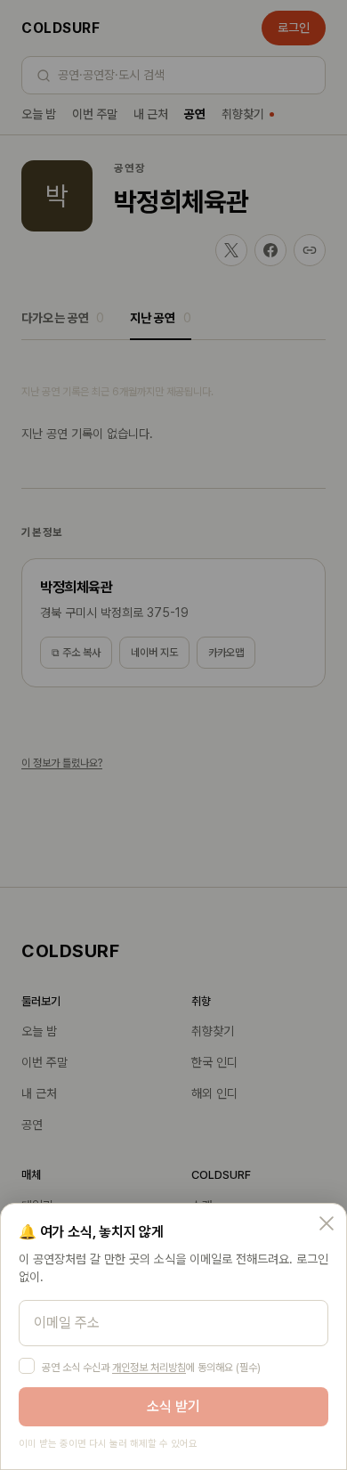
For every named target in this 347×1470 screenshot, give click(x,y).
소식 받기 (173, 1406)
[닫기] (326, 1223)
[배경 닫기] (173, 735)
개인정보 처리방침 (149, 1367)
